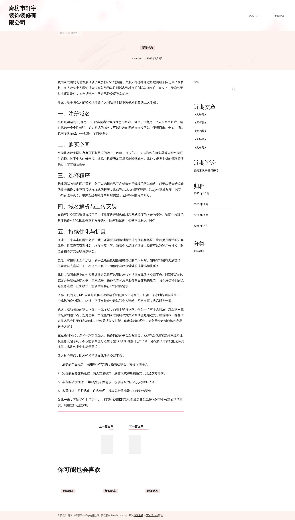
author (138, 58)
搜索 (196, 82)
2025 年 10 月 (202, 193)
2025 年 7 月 (201, 225)
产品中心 (254, 16)
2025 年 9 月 (201, 204)
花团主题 (138, 515)
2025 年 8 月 (201, 215)
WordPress (152, 515)
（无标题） (200, 114)
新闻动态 (280, 16)
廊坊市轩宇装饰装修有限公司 (23, 15)
